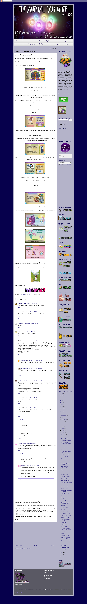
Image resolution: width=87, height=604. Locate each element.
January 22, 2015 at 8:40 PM (35, 360)
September (64, 419)
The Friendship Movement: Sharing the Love (66, 444)
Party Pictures (64, 488)
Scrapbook (57, 44)
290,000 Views (65, 486)
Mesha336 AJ (21, 323)
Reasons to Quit (65, 461)
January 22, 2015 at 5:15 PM (30, 340)
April (63, 430)
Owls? (62, 533)
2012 (61, 557)
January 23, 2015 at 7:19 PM (35, 368)
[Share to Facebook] (38, 294)
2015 (61, 411)
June (63, 426)
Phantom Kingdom (65, 459)
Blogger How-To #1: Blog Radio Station (66, 439)
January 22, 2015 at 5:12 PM (29, 331)
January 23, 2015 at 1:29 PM (34, 422)
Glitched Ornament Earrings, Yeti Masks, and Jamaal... (66, 530)
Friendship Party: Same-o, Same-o (65, 467)
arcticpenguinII (24, 368)
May (63, 428)
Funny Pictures (31, 44)
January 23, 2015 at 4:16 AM (30, 397)
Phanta (62, 449)
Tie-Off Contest (64, 526)
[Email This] (34, 294)
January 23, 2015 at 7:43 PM (34, 430)
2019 (61, 402)
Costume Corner (65, 524)
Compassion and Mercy (66, 493)
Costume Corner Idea (66, 541)
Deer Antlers (64, 543)
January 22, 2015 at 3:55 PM (30, 303)
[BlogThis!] (35, 294)
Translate (69, 164)
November (64, 415)
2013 (61, 554)
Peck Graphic (64, 478)
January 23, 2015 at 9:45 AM (30, 407)
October (64, 417)
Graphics (49, 44)
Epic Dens (21, 44)
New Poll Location (65, 472)
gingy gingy (24, 360)
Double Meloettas (65, 456)
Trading (66, 44)
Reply (19, 307)
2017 (61, 406)
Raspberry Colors (65, 500)
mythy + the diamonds (23, 380)
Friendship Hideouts (65, 480)
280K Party (64, 509)
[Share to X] (36, 294)
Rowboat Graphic (65, 535)
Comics (55, 41)
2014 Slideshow (65, 495)
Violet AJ (20, 331)
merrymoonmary (57, 589)
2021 (61, 398)
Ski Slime (63, 549)
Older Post (52, 545)
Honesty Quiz (64, 505)
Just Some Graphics (66, 515)
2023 (61, 393)
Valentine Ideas (64, 474)
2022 (61, 396)
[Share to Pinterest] (39, 294)
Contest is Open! (65, 547)
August (63, 421)
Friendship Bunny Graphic (65, 463)
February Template (65, 476)
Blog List (47, 41)
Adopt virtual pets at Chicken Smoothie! (20, 585)
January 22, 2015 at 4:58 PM (30, 311)
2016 (61, 409)
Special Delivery (65, 454)
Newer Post (18, 545)
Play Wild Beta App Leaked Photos (65, 538)
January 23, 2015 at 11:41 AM (29, 443)
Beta (40, 41)
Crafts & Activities (66, 41)
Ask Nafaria (32, 41)
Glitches (41, 44)
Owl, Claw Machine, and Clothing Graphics (66, 521)
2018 (61, 404)
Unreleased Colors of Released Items (66, 502)
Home (17, 41)
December (64, 413)
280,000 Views (65, 517)
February (64, 434)
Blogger (69, 589)
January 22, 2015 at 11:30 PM (35, 380)
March (63, 432)
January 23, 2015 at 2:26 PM (32, 465)
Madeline (20, 443)
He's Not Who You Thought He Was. (65, 512)
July (63, 424)
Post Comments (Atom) (26, 548)
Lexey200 (20, 303)
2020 (61, 400)
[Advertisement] (35, 533)
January (64, 437)
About (23, 41)
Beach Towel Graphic (66, 447)
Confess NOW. (64, 507)
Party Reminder (64, 498)
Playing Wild (64, 545)
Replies (21, 358)
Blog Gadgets (19, 592)
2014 (61, 552)
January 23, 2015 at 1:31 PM (33, 456)
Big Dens (63, 470)
